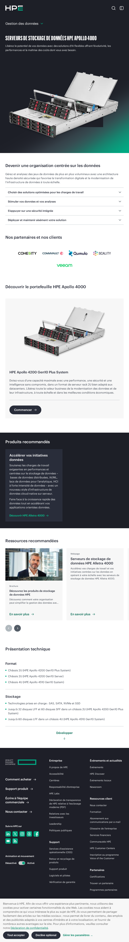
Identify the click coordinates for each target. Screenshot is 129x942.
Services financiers (100, 835)
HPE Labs (54, 793)
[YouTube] (8, 841)
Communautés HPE (100, 841)
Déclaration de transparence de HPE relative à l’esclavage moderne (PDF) (65, 804)
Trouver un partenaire (101, 883)
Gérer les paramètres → (78, 935)
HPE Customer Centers (102, 848)
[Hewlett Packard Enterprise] (14, 8)
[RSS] (15, 841)
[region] (64, 358)
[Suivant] (17, 628)
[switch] (20, 863)
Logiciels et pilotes (59, 875)
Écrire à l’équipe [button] (16, 800)
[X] (15, 834)
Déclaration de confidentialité (29, 928)
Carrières (54, 780)
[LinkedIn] (8, 834)
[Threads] (29, 834)
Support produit (58, 868)
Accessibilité (56, 773)
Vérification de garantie (62, 882)
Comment (18, 779)
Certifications (97, 876)
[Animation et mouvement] (21, 863)
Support (16, 789)
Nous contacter (98, 805)
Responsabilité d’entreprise (64, 786)
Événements (96, 767)
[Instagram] (22, 834)
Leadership (55, 823)
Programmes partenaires (103, 889)
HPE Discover (97, 773)
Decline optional (46, 935)
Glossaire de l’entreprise (103, 828)
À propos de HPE (58, 767)
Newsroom (96, 786)
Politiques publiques (60, 830)
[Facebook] (36, 834)
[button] (114, 8)
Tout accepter (16, 935)
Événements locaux (100, 780)
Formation (95, 811)
